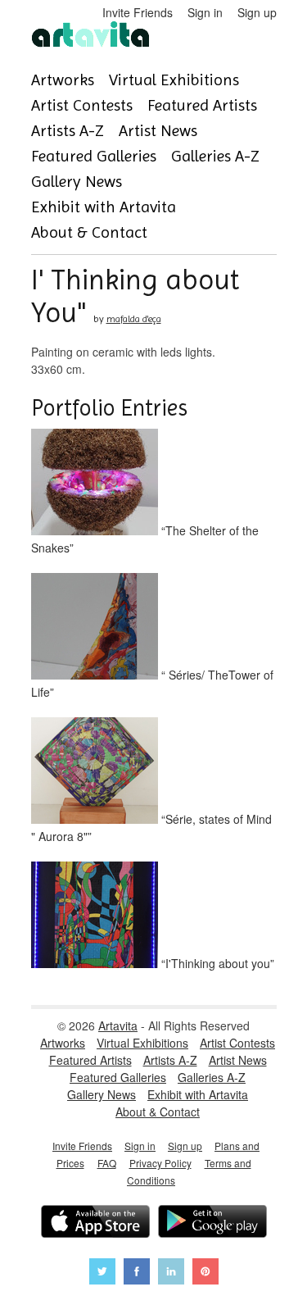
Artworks (62, 79)
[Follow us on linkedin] (171, 1273)
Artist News (158, 130)
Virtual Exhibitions (174, 79)
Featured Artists (202, 105)
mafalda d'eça (133, 319)
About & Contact (89, 232)
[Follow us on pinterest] (205, 1273)
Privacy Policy (160, 1163)
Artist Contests (82, 105)
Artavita (118, 1025)
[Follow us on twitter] (102, 1273)
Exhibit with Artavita (103, 207)
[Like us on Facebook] (137, 1273)
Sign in (205, 12)
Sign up (257, 12)
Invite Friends (137, 12)
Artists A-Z (67, 130)
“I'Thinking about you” (216, 963)
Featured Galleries (93, 156)
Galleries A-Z (215, 156)
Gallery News (76, 181)
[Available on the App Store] (95, 1223)
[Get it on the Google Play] (212, 1223)
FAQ (106, 1163)
